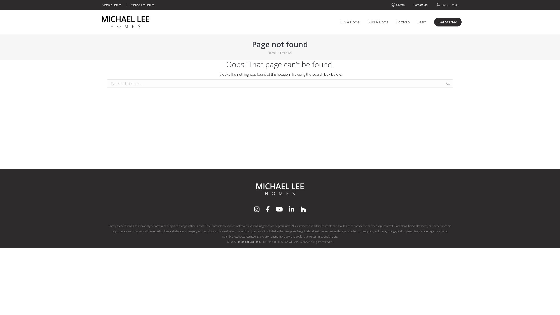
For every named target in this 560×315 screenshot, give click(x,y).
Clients (400, 5)
